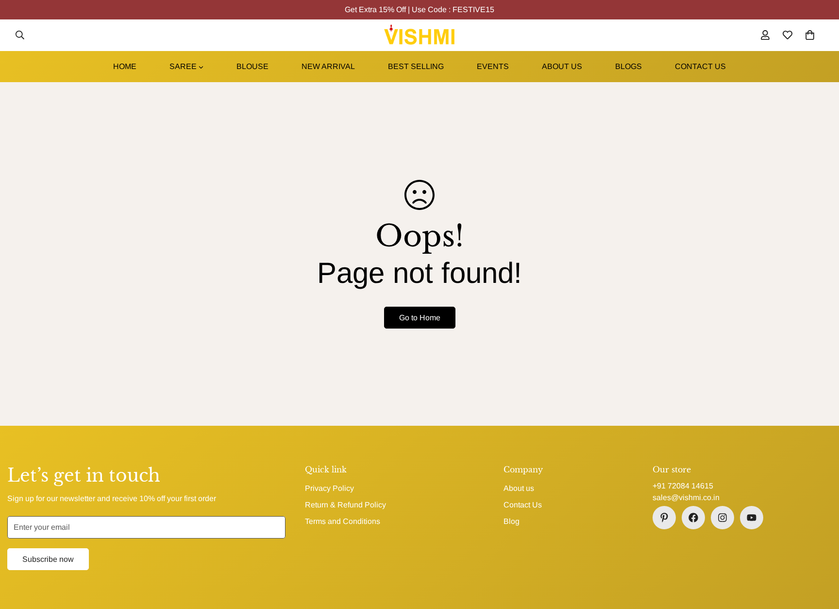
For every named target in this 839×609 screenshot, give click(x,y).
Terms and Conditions (342, 521)
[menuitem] (125, 66)
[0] (810, 35)
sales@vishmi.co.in (686, 497)
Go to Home (419, 317)
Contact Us (522, 505)
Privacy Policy (329, 488)
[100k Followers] (722, 517)
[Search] (20, 35)
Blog (511, 521)
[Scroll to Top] (820, 556)
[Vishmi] (419, 35)
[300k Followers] (693, 517)
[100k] (664, 517)
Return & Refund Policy (345, 505)
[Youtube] (751, 517)
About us (518, 488)
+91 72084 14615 (683, 486)
